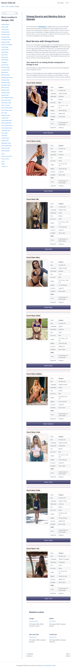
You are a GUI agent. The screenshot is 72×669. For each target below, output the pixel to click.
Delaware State (5, 42)
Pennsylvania (32, 621)
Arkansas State (5, 32)
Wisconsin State (5, 148)
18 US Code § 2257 (6, 156)
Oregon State (5, 118)
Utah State (4, 135)
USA (67, 3)
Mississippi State (5, 85)
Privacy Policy (5, 159)
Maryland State (5, 75)
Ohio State (4, 113)
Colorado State (5, 37)
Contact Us (4, 166)
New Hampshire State (7, 97)
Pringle (31, 618)
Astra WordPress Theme (49, 665)
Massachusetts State (6, 77)
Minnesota (31, 637)
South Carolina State (6, 125)
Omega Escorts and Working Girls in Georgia (45, 17)
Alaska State (4, 27)
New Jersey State (6, 100)
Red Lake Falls (34, 634)
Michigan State (5, 80)
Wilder (51, 618)
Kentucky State (5, 67)
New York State (5, 105)
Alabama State (5, 24)
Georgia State (5, 49)
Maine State (4, 72)
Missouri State (5, 87)
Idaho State (4, 54)
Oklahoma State (5, 115)
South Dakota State (6, 128)
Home (3, 6)
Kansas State (4, 65)
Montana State (5, 90)
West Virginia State (6, 145)
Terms (3, 161)
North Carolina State (6, 107)
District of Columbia (6, 44)
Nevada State (5, 95)
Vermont (54, 621)
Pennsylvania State (6, 120)
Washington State (6, 143)
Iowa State (4, 62)
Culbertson (53, 634)
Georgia (12, 6)
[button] (68, 3)
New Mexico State (6, 102)
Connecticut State (6, 39)
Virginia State (5, 140)
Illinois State (4, 57)
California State (5, 34)
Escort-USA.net (8, 3)
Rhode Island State (6, 123)
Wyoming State (5, 150)
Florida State (4, 47)
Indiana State (4, 59)
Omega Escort (42, 26)
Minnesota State (5, 82)
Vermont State (5, 138)
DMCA (3, 164)
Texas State (4, 133)
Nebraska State (5, 92)
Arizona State (5, 29)
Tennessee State (5, 130)
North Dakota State (6, 110)
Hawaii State (4, 52)
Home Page (60, 3)
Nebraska (51, 637)
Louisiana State (5, 70)
